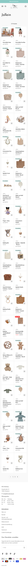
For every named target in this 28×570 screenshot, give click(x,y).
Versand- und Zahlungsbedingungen (7, 518)
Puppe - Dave (6, 448)
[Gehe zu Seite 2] (17, 476)
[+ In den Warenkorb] (11, 36)
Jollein (4, 40)
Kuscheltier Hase (7, 42)
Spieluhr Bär (6, 468)
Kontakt (3, 514)
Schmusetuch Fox (7, 151)
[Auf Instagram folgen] (7, 554)
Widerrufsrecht (5, 521)
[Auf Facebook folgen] (3, 554)
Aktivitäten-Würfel (20, 129)
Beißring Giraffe (6, 309)
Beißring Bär (6, 243)
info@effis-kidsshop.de (8, 493)
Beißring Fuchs (19, 468)
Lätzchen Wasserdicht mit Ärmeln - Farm (19, 378)
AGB (3, 527)
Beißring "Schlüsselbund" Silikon (7, 333)
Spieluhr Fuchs (6, 173)
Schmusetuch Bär (20, 448)
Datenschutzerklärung (7, 524)
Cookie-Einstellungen (7, 532)
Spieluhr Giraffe (19, 287)
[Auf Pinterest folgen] (10, 554)
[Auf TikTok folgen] (14, 554)
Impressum (4, 529)
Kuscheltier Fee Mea (20, 42)
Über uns (4, 512)
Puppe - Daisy (6, 220)
